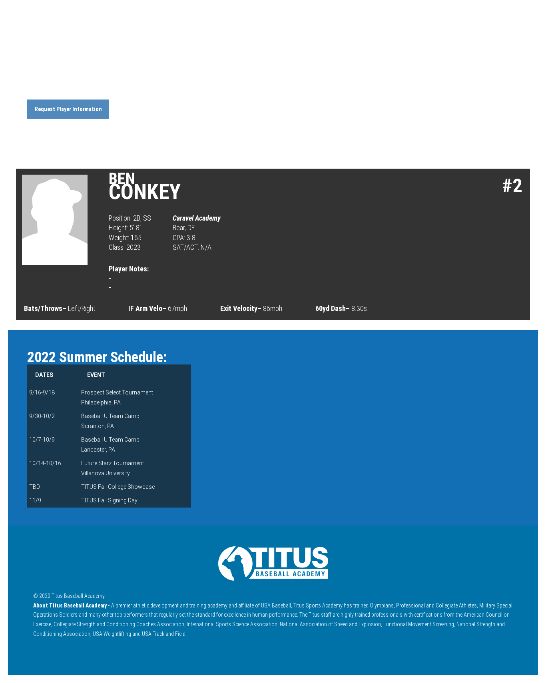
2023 (58, 88)
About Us (294, 37)
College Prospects (351, 37)
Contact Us (497, 37)
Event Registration (429, 37)
